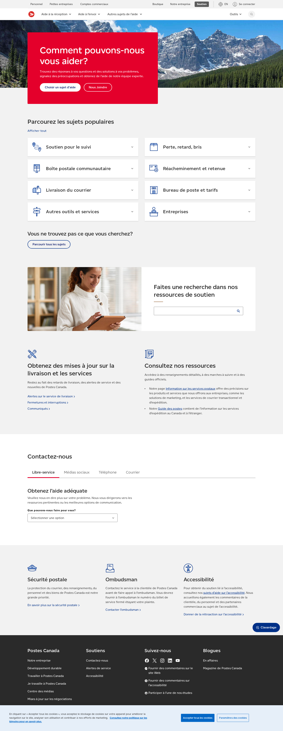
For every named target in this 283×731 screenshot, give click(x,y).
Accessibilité (94, 676)
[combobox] (73, 518)
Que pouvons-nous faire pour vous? (52, 510)
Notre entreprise (39, 660)
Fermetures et (47, 402)
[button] (37, 131)
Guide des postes (170, 408)
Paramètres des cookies (233, 717)
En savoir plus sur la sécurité (52, 605)
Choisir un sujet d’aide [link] (60, 87)
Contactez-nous (97, 660)
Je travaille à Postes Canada (47, 683)
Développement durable (45, 668)
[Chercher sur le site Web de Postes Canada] (251, 14)
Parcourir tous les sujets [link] (49, 244)
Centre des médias (41, 691)
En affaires (210, 660)
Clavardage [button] (268, 627)
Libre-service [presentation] (43, 472)
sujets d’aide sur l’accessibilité (224, 593)
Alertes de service (98, 668)
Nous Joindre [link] (98, 87)
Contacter (122, 610)
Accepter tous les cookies (197, 717)
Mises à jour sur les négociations (50, 699)
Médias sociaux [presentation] (77, 472)
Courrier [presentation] (133, 472)
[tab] (43, 472)
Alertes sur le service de (50, 396)
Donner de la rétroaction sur (213, 614)
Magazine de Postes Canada (222, 668)
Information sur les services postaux (190, 388)
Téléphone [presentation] (108, 472)
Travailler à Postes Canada (46, 676)
